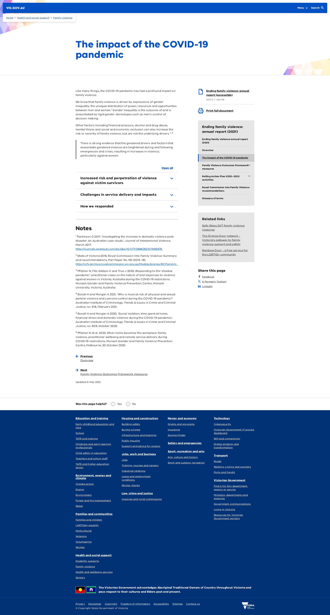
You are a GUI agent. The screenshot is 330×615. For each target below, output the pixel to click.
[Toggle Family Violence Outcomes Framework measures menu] (249, 165)
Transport (221, 455)
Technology (222, 418)
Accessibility (161, 604)
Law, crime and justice (137, 493)
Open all (167, 168)
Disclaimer (94, 604)
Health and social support (33, 17)
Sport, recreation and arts (186, 451)
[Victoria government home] (248, 605)
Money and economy (182, 418)
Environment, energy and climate (93, 477)
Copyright (111, 604)
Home (9, 17)
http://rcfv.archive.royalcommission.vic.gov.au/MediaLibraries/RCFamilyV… (127, 264)
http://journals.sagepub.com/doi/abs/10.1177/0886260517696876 (119, 249)
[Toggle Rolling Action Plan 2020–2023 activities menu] (249, 176)
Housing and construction (140, 418)
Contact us (193, 604)
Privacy (80, 604)
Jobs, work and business (139, 454)
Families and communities (94, 514)
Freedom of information (135, 604)
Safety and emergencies (185, 443)
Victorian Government (229, 480)
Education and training (92, 418)
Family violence (62, 17)
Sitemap (177, 604)
